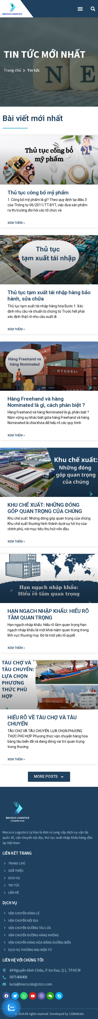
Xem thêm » (16, 223)
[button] (80, 9)
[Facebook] (6, 996)
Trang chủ (12, 70)
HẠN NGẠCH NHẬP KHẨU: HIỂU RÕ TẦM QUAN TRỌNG (48, 614)
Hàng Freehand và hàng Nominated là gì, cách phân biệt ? (46, 402)
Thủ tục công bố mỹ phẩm (38, 193)
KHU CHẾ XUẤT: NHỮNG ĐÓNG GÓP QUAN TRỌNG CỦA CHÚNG (45, 508)
